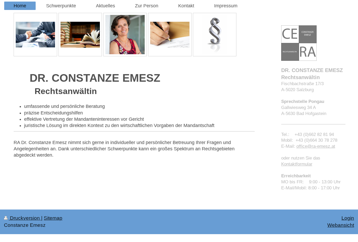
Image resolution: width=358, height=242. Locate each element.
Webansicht (340, 225)
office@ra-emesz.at (315, 146)
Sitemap (53, 218)
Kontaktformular (296, 164)
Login (347, 218)
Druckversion (25, 218)
